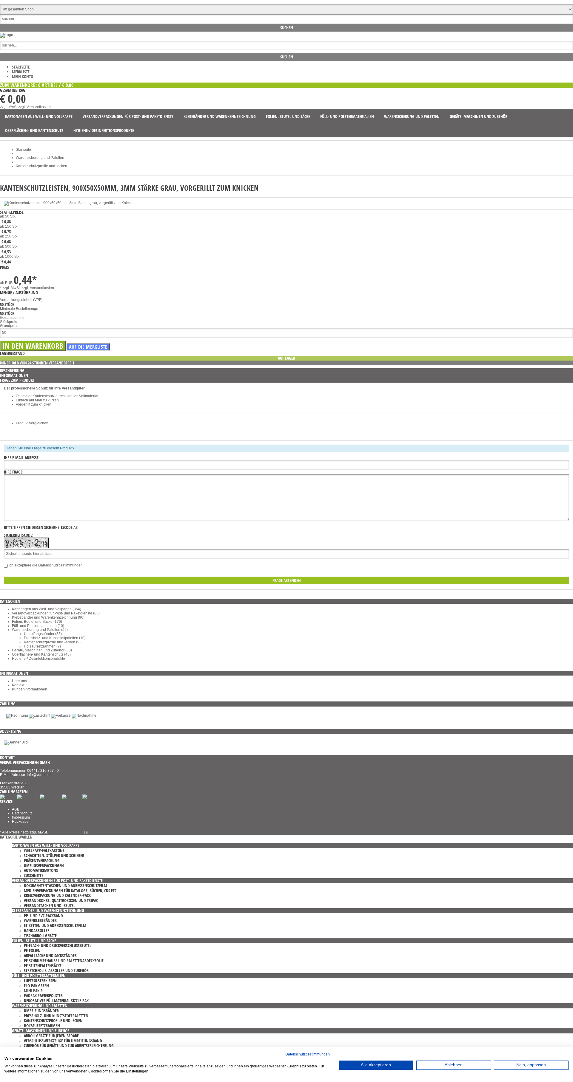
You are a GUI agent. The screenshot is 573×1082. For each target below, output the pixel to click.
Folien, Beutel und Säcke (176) (37, 622)
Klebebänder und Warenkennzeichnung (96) (48, 617)
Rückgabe (20, 821)
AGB (15, 809)
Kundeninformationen (29, 689)
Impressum (21, 817)
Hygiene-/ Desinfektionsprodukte (38, 658)
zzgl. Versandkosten (34, 107)
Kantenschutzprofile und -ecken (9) (52, 642)
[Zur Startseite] (6, 35)
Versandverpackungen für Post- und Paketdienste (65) (56, 613)
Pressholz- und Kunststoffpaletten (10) (55, 638)
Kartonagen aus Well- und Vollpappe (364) (46, 609)
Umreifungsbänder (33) (43, 634)
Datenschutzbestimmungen (60, 565)
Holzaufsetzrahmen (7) (42, 646)
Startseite (21, 67)
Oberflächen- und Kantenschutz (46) (41, 654)
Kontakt (18, 685)
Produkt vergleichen (32, 423)
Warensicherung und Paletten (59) (40, 630)
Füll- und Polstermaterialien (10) (38, 626)
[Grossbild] (69, 203)
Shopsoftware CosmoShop (111, 832)
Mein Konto (22, 76)
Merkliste (21, 71)
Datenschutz (22, 813)
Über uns (19, 681)
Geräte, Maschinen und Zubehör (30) (42, 650)
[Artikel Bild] (16, 742)
